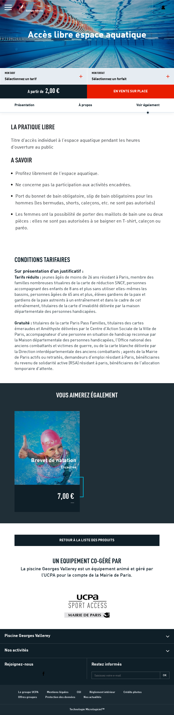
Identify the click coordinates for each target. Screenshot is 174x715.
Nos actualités (92, 697)
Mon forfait (109, 76)
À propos (85, 105)
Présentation (24, 105)
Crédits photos (132, 692)
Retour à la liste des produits (86, 540)
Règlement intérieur (102, 692)
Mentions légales (57, 692)
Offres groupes (27, 697)
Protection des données (60, 697)
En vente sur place (131, 91)
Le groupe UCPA (28, 692)
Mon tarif (20, 76)
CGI (79, 692)
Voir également (148, 105)
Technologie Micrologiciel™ (87, 709)
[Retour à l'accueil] (43, 7)
